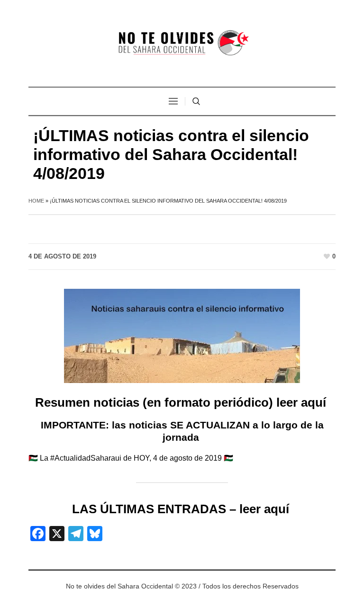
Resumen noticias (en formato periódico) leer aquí (182, 402)
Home (36, 201)
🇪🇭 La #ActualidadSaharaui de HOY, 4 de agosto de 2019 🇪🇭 (130, 458)
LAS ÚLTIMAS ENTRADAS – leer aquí (182, 509)
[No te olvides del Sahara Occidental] (182, 43)
